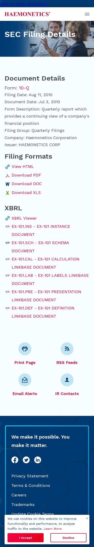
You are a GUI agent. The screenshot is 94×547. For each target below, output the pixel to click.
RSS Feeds (67, 362)
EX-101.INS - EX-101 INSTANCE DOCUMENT (41, 230)
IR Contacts (67, 393)
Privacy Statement (29, 475)
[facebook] (14, 459)
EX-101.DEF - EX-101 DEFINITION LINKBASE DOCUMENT (43, 312)
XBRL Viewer (24, 218)
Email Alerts (25, 393)
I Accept (25, 538)
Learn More (53, 528)
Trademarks (22, 504)
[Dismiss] (87, 518)
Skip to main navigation (23, 3)
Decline (68, 538)
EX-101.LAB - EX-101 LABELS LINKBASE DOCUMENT (50, 279)
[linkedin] (37, 459)
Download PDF (26, 175)
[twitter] (26, 459)
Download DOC (27, 183)
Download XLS (26, 192)
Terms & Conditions (30, 485)
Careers (18, 495)
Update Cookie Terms (32, 514)
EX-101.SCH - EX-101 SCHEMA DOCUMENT (40, 246)
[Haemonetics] (27, 14)
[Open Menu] (87, 14)
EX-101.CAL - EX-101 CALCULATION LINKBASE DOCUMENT (45, 263)
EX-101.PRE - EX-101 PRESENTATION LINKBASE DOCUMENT (46, 295)
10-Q (24, 88)
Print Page (24, 362)
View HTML (23, 166)
